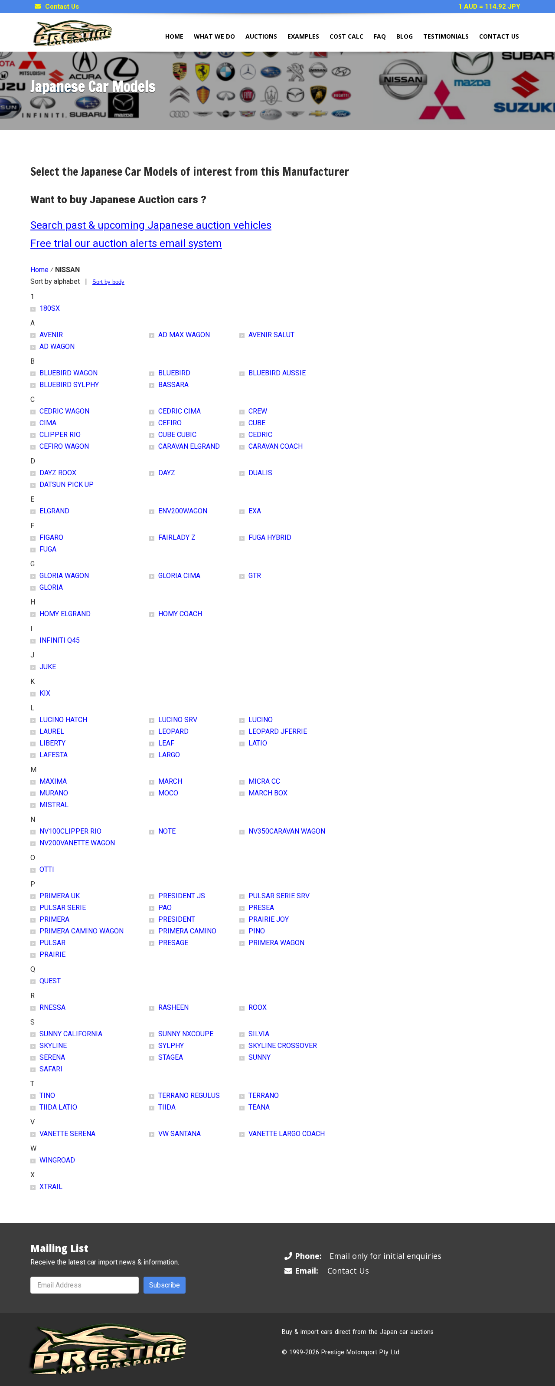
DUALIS (260, 473)
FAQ (380, 36)
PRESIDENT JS (181, 896)
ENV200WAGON (182, 511)
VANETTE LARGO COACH (286, 1134)
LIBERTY (52, 743)
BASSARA (173, 385)
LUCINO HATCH (63, 720)
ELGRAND (54, 511)
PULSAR (52, 943)
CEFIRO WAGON (64, 446)
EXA (254, 511)
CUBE (256, 423)
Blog (404, 36)
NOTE (167, 831)
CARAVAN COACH (275, 446)
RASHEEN (173, 1007)
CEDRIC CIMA (179, 411)
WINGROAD (57, 1160)
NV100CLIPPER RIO (70, 831)
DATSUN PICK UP (66, 484)
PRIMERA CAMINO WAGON (81, 931)
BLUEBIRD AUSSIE (277, 373)
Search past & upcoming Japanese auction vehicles (150, 225)
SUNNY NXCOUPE (185, 1034)
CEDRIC (260, 434)
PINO (256, 931)
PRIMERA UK (59, 896)
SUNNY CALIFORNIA (70, 1034)
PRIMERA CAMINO (187, 931)
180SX (49, 308)
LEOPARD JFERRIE (277, 731)
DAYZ (166, 473)
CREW (257, 411)
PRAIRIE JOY (268, 919)
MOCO (168, 793)
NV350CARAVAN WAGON (286, 831)
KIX (44, 693)
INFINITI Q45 (59, 640)
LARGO (169, 755)
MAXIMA (53, 781)
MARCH (170, 781)
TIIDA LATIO (58, 1107)
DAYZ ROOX (57, 473)
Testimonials (446, 36)
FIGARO (51, 537)
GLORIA (51, 587)
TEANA (259, 1107)
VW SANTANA (179, 1134)
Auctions (261, 36)
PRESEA (261, 907)
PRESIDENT (176, 919)
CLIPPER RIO (60, 434)
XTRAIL (50, 1186)
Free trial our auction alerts (93, 243)
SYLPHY (171, 1045)
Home (174, 36)
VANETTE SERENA (67, 1134)
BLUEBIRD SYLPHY (69, 385)
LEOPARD (173, 731)
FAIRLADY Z (177, 537)
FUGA (47, 549)
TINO (47, 1095)
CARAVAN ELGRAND (189, 446)
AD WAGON (57, 346)
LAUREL (51, 731)
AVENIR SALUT (271, 335)
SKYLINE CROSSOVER (282, 1045)
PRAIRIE (52, 954)
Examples (303, 36)
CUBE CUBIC (177, 434)
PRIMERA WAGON (276, 943)
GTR (254, 575)
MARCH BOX (267, 793)
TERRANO (263, 1095)
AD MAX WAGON (184, 335)
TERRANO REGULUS (189, 1095)
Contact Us (62, 6)
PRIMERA (54, 919)
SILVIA (258, 1034)
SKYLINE (53, 1045)
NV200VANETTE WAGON (77, 843)
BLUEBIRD (174, 373)
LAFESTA (53, 755)
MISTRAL (54, 805)
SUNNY (259, 1057)
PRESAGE (173, 943)
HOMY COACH (180, 614)
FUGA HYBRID (269, 537)
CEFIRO (170, 423)
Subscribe (164, 1285)
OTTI (46, 869)
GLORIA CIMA (179, 575)
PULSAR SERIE (62, 907)
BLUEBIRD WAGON (68, 373)
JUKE (47, 667)
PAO (165, 907)
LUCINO (260, 720)
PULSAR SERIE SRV (279, 896)
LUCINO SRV (177, 720)
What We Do (214, 36)
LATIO (257, 743)
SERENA (52, 1057)
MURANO (53, 793)
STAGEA (170, 1057)
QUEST (50, 981)
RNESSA (52, 1007)
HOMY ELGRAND (65, 614)
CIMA (47, 423)
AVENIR (51, 335)
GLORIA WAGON (64, 575)
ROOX (257, 1007)
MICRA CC (264, 781)
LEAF (166, 743)
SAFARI (50, 1069)
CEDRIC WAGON (64, 411)
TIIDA (167, 1107)
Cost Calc (346, 36)
